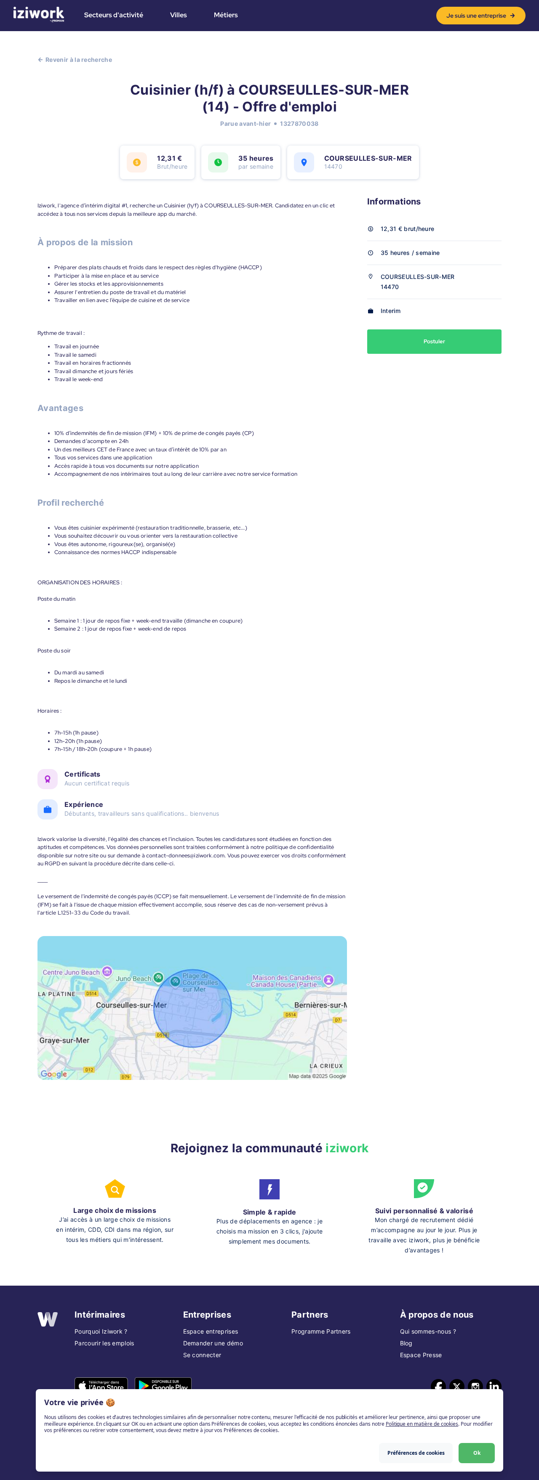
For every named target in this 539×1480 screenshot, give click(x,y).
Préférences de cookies (416, 1452)
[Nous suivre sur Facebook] (438, 1386)
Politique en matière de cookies (422, 1423)
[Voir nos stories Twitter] (456, 1386)
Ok (476, 1452)
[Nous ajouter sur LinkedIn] (494, 1386)
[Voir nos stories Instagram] (475, 1386)
